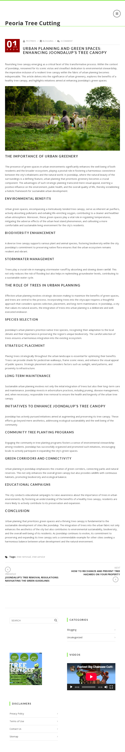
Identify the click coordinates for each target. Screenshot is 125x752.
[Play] (71, 687)
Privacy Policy (17, 713)
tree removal (24, 556)
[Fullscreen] (111, 687)
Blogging (48, 40)
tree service (38, 556)
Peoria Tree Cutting (32, 23)
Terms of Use (17, 721)
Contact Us (15, 728)
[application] (91, 676)
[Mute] (106, 687)
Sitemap (14, 736)
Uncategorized (74, 637)
